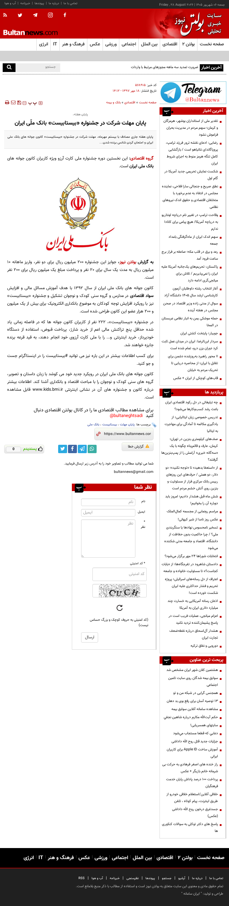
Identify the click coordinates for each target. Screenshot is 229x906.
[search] (9, 67)
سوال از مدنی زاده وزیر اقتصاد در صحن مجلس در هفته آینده (190, 307)
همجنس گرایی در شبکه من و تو (195, 693)
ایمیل (141, 511)
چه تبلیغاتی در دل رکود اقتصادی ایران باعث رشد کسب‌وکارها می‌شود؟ (191, 406)
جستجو (166, 878)
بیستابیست (109, 424)
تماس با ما (71, 3)
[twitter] (20, 16)
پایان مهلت (127, 424)
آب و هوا (10, 3)
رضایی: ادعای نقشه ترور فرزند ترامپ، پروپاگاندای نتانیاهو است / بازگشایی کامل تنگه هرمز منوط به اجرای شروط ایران (192, 153)
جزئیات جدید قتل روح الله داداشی (194, 741)
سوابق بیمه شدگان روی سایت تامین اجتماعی (193, 681)
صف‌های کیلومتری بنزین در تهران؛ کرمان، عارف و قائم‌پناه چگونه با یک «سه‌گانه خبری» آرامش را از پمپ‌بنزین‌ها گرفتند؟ (189, 449)
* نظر (143, 524)
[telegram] (35, 15)
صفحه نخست (212, 44)
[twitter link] (62, 449)
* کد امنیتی (137, 563)
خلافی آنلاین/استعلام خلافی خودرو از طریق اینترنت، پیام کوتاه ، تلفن (192, 798)
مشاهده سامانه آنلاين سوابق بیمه (194, 709)
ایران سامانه (191, 893)
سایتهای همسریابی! (204, 725)
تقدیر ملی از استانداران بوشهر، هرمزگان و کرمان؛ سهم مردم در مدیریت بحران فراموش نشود (190, 127)
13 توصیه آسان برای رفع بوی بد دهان (192, 701)
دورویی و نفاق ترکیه (204, 646)
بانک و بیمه (113, 102)
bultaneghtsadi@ (126, 416)
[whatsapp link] (92, 449)
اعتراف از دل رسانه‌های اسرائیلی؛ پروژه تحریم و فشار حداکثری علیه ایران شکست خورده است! (191, 586)
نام (143, 501)
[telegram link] (82, 449)
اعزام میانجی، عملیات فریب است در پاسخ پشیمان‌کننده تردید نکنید (193, 619)
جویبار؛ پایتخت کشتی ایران (199, 333)
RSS (81, 878)
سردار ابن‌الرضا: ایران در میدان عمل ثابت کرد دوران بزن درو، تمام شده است (190, 345)
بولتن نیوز (128, 262)
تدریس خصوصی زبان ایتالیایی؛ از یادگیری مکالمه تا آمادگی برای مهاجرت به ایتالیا (191, 424)
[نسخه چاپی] (6, 102)
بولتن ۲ (188, 44)
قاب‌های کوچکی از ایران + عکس (195, 378)
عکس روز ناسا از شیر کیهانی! (198, 519)
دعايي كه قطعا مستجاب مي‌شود (195, 733)
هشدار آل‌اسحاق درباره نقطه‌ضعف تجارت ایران (193, 634)
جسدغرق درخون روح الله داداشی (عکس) (195, 813)
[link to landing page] (196, 24)
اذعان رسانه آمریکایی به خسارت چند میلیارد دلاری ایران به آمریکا (193, 604)
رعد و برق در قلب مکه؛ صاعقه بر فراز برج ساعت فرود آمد (190, 255)
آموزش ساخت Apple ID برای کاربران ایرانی (192, 753)
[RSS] (7, 15)
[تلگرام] (193, 92)
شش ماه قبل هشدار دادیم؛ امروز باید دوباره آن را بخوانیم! (191, 500)
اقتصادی (129, 102)
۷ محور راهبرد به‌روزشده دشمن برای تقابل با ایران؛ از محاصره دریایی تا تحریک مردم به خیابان (193, 363)
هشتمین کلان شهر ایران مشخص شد (192, 670)
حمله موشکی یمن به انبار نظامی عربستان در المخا (190, 322)
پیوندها (39, 3)
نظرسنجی (132, 878)
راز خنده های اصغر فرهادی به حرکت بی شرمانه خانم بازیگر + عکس (190, 768)
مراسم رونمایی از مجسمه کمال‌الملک (192, 511)
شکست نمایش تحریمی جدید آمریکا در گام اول (191, 175)
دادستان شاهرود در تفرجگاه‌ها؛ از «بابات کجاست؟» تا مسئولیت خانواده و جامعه (190, 568)
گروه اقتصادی (142, 158)
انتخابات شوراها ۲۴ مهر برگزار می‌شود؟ (191, 556)
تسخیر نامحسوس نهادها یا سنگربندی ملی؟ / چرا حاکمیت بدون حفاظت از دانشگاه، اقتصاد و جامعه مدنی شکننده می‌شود (191, 538)
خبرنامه (25, 3)
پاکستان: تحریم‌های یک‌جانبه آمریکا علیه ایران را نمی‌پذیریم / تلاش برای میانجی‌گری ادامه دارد (189, 273)
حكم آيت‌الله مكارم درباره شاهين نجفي (191, 717)
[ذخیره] (19, 102)
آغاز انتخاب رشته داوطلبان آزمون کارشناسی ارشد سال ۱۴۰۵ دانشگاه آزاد (191, 292)
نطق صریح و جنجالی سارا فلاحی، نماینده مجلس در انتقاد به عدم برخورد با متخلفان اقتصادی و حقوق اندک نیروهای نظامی (190, 197)
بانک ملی (93, 424)
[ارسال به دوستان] (13, 102)
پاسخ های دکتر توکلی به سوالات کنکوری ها (190, 827)
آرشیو (181, 878)
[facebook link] (72, 449)
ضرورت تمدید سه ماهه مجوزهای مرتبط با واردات (164, 67)
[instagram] (50, 15)
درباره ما (54, 3)
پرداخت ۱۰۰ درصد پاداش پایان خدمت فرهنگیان (192, 783)
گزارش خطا (136, 446)
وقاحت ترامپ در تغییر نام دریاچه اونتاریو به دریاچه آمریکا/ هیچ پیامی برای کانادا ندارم (190, 222)
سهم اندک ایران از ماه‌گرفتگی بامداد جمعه (193, 240)
